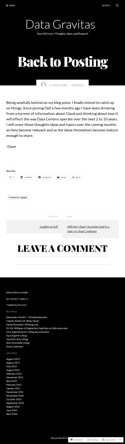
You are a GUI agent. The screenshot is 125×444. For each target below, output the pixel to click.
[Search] (117, 5)
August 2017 (13, 362)
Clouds (23, 197)
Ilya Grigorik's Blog (16, 335)
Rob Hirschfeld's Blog (17, 342)
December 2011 (14, 377)
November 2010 (15, 395)
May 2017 (11, 366)
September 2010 (15, 402)
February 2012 (14, 373)
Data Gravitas (60, 24)
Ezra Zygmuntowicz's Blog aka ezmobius (27, 331)
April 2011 (11, 380)
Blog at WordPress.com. (62, 438)
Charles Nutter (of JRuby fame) (22, 320)
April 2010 (11, 413)
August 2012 (13, 369)
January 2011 (13, 388)
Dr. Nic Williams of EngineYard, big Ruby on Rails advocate (36, 328)
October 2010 (13, 399)
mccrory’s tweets (17, 299)
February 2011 (14, 384)
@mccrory (60, 84)
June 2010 (11, 410)
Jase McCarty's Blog (17, 339)
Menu (12, 5)
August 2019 (13, 358)
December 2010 (14, 391)
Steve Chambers (14, 346)
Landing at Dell (49, 227)
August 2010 (13, 406)
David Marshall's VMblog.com (22, 324)
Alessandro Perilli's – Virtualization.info (26, 317)
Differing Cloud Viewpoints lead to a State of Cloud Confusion (88, 229)
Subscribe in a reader (17, 292)
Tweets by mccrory (16, 304)
